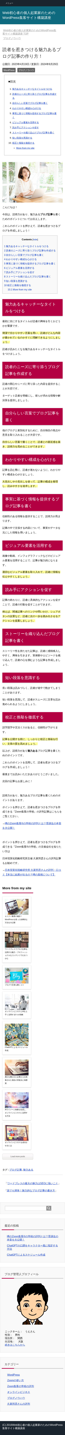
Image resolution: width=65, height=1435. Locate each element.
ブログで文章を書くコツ (14, 985)
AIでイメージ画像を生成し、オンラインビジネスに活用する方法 (16, 1113)
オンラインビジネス (18, 1392)
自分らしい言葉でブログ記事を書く (30, 103)
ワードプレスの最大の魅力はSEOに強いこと (32, 1183)
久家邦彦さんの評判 (18, 1403)
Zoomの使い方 (15, 1380)
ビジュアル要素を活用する (25, 122)
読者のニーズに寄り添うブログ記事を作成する (30, 250)
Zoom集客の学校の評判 (20, 1386)
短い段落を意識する (22, 138)
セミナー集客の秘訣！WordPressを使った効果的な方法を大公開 (16, 919)
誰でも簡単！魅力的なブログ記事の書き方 (31, 1190)
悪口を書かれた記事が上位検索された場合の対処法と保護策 (16, 1080)
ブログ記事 (15, 1169)
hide (35, 239)
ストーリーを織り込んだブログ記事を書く (33, 132)
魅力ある (28, 1169)
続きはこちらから (15, 1344)
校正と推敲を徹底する (23, 143)
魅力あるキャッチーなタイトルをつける (32, 89)
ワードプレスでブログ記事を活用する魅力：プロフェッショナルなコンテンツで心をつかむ (16, 953)
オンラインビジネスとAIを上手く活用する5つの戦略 (16, 1013)
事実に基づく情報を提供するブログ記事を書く (30, 263)
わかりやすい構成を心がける (26, 108)
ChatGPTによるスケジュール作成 (16, 1048)
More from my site (25, 148)
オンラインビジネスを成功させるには (16, 1144)
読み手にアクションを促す (25, 127)
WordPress (9, 70)
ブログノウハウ (26, 70)
